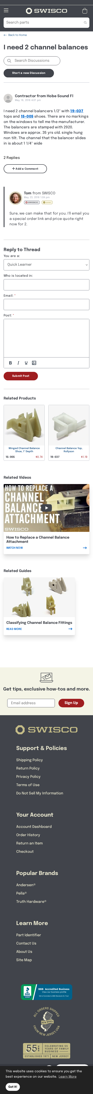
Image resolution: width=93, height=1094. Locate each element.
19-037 (76, 111)
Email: (8, 295)
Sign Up (71, 703)
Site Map (24, 960)
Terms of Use (28, 785)
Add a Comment (26, 169)
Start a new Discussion (28, 73)
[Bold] (10, 363)
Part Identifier (28, 935)
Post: (8, 315)
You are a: (12, 256)
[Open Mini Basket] (85, 11)
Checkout (25, 852)
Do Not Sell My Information (39, 793)
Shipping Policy (29, 760)
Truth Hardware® (31, 902)
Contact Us (26, 943)
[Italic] (18, 363)
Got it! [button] (12, 1086)
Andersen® (26, 885)
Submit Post (20, 376)
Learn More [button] (68, 1076)
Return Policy (28, 768)
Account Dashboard (34, 827)
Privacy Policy (28, 777)
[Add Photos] (34, 363)
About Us (24, 952)
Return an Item (29, 843)
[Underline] (26, 363)
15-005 (27, 116)
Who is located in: (18, 275)
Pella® (21, 893)
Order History (28, 835)
